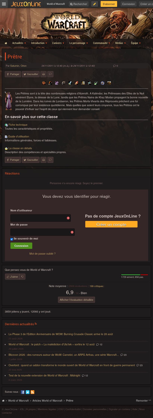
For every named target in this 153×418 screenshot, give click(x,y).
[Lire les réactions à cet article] (50, 74)
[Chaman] (44, 82)
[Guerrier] (70, 82)
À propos (31, 409)
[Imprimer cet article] (43, 74)
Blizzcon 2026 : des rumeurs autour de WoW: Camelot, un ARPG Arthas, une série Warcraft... (64, 355)
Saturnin (14, 65)
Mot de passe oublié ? (42, 253)
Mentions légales (47, 409)
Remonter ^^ (143, 400)
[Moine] (109, 82)
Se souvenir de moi (26, 238)
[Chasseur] (50, 82)
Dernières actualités (19, 324)
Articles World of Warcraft (47, 400)
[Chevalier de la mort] (102, 82)
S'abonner (109, 4)
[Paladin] (83, 82)
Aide (134, 409)
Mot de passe (19, 224)
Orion (23, 65)
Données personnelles (95, 409)
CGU (60, 409)
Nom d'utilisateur (21, 210)
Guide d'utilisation (18, 136)
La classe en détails (20, 148)
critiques (96, 286)
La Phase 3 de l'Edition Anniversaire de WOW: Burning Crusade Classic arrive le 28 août (61, 334)
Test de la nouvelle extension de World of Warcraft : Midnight (44, 375)
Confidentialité (73, 409)
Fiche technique (18, 124)
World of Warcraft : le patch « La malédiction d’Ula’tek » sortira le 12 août (52, 344)
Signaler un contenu (119, 409)
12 (100, 344)
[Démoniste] (57, 82)
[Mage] (76, 82)
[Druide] (63, 82)
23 (125, 355)
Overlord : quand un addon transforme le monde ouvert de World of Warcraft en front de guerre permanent (72, 365)
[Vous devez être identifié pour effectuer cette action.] (22, 277)
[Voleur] (96, 82)
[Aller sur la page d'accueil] (3, 400)
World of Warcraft (18, 400)
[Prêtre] (89, 82)
